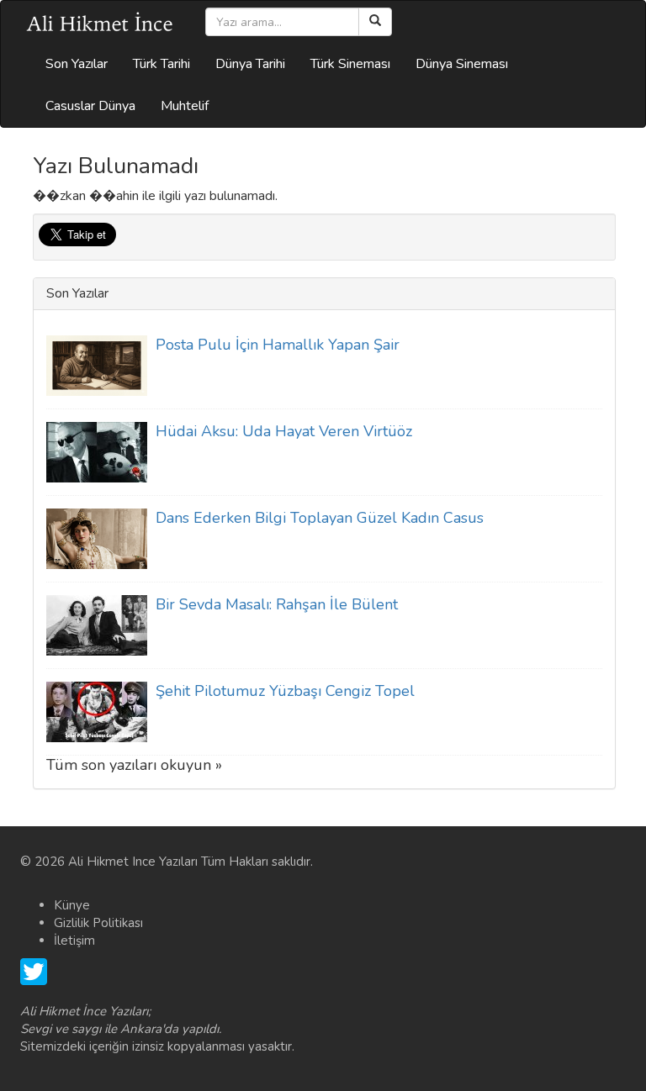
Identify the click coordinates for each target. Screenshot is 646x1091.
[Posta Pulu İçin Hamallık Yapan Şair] (96, 365)
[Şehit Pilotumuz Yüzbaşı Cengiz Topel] (96, 711)
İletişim (74, 940)
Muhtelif (185, 106)
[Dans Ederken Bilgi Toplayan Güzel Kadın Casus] (96, 538)
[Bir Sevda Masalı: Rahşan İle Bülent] (96, 624)
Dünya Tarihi (250, 64)
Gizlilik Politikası (98, 922)
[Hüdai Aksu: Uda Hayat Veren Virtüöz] (96, 451)
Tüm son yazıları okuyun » (134, 765)
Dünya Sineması (462, 64)
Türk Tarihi (161, 64)
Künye (72, 905)
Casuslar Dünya (90, 106)
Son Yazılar (76, 64)
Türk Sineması (350, 64)
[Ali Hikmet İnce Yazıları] (100, 22)
